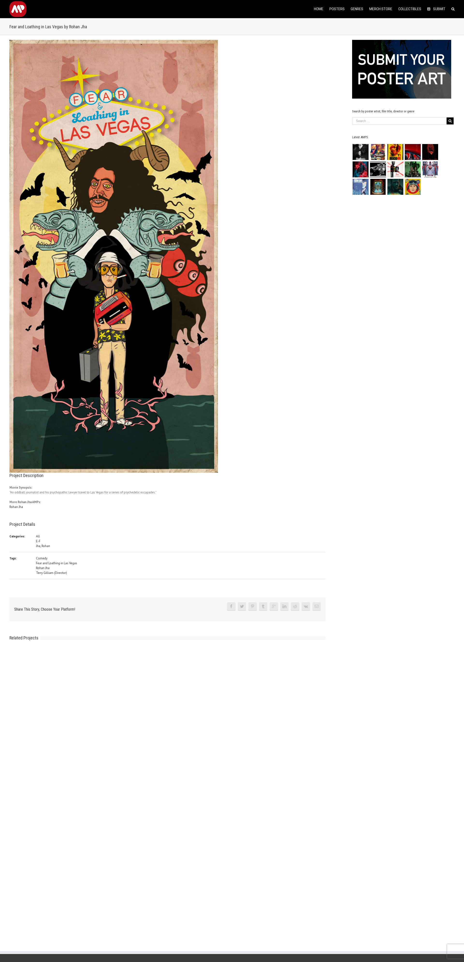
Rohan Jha (16, 507)
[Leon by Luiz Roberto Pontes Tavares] (395, 169)
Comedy (41, 558)
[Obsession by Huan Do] (412, 152)
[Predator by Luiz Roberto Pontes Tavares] (412, 169)
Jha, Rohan (43, 546)
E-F (38, 541)
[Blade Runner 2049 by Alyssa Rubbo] (395, 186)
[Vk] (306, 606)
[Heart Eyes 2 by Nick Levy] (360, 169)
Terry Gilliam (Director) (51, 573)
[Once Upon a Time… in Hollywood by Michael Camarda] (378, 152)
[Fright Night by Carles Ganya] (378, 169)
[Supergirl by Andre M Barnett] (430, 152)
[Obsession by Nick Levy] (395, 152)
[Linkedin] (284, 606)
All (38, 536)
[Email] (316, 606)
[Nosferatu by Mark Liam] (360, 152)
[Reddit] (295, 606)
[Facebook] (231, 606)
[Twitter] (242, 606)
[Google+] (274, 606)
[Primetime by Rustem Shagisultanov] (360, 186)
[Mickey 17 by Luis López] (412, 186)
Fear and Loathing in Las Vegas (56, 563)
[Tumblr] (263, 606)
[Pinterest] (252, 606)
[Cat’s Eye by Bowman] (378, 186)
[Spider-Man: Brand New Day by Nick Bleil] (430, 169)
